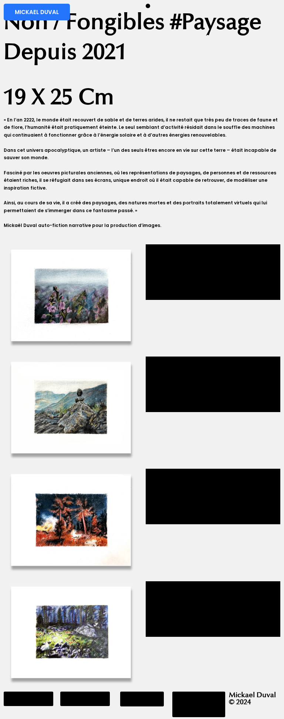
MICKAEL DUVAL (37, 12)
